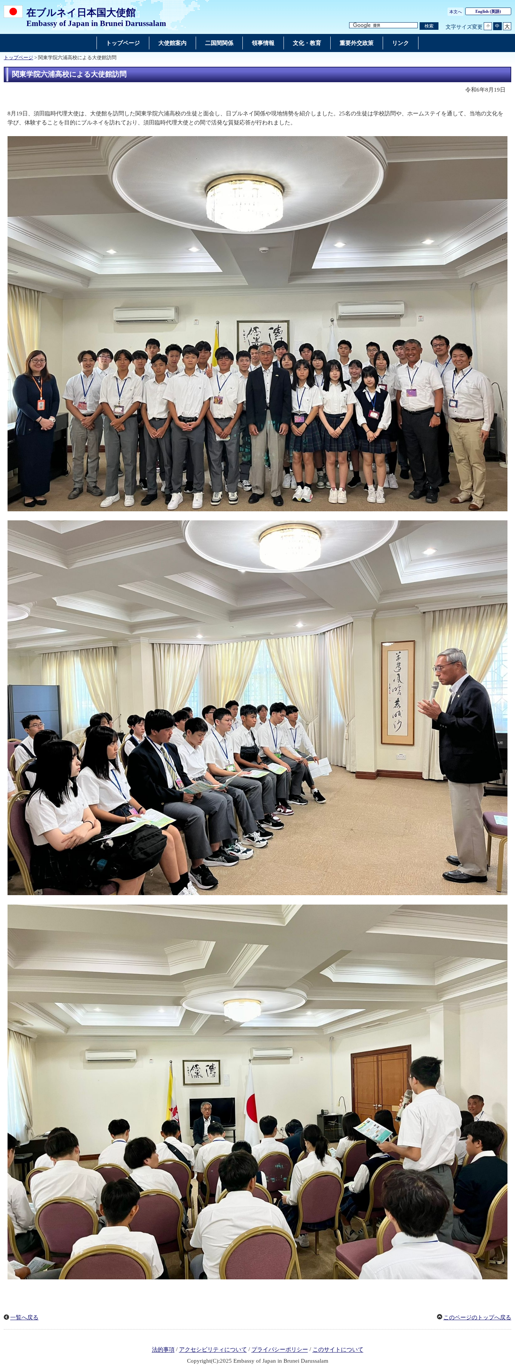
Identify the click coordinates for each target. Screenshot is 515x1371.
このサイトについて (338, 1350)
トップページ (18, 57)
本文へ (455, 11)
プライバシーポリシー (279, 1350)
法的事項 (163, 1350)
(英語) (488, 11)
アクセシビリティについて (213, 1350)
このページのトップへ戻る (477, 1317)
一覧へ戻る (24, 1317)
